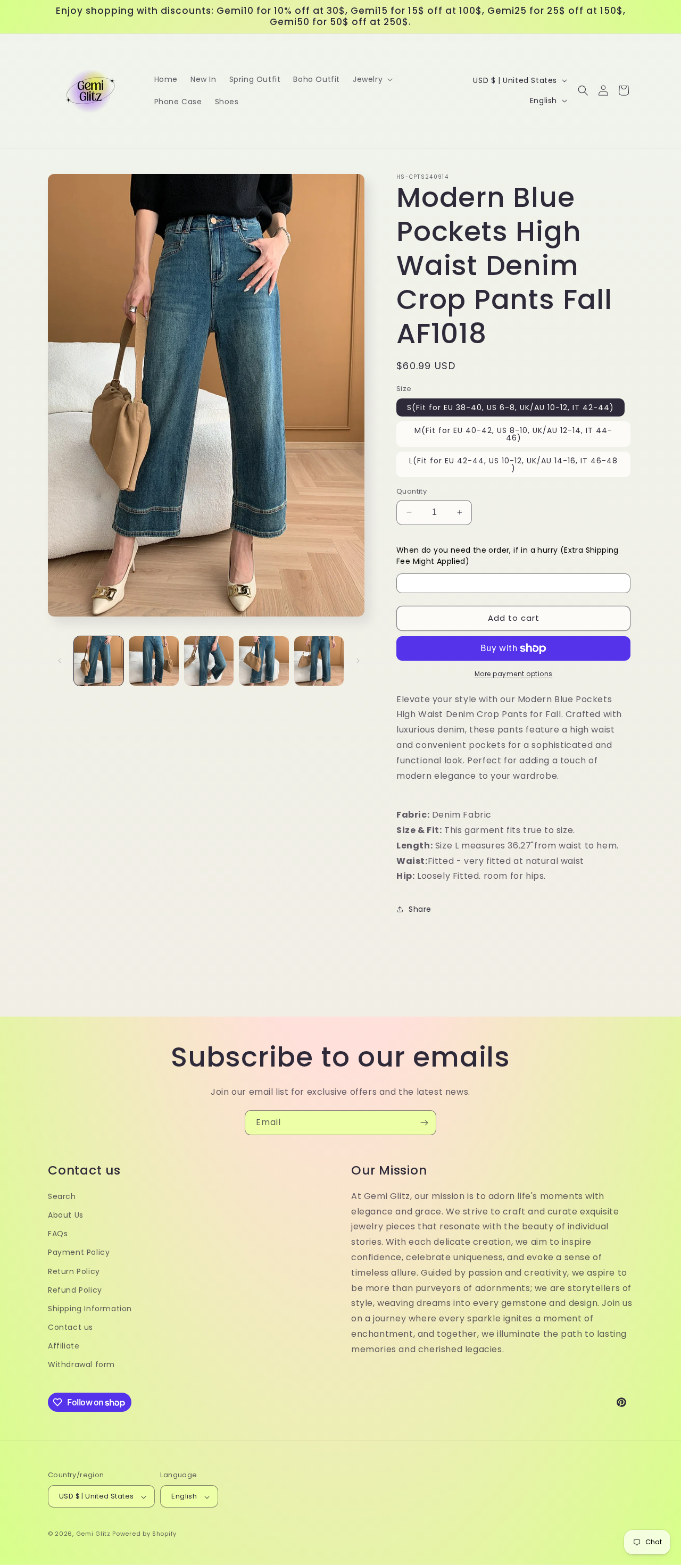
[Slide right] (358, 660)
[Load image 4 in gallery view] (263, 661)
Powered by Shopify (144, 1534)
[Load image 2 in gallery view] (153, 661)
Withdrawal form (81, 1365)
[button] (371, 79)
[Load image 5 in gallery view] (319, 661)
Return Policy (74, 1271)
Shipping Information (90, 1308)
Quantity (411, 491)
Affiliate (63, 1346)
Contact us (70, 1327)
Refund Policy (75, 1290)
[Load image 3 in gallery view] (209, 661)
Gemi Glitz (93, 1534)
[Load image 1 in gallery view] (98, 661)
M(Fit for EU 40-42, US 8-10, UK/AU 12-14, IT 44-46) (513, 434)
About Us (66, 1215)
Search (62, 1196)
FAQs (58, 1234)
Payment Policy (79, 1252)
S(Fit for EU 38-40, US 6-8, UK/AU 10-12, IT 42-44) (510, 407)
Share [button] (420, 909)
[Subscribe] (424, 1122)
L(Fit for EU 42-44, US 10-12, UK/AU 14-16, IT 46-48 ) (513, 464)
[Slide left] (59, 660)
